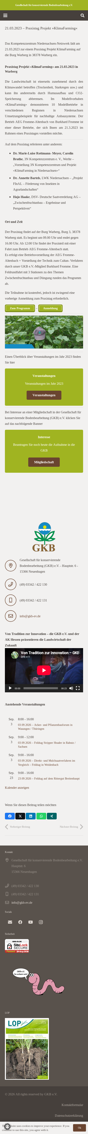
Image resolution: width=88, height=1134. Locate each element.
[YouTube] (30, 922)
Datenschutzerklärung (69, 1115)
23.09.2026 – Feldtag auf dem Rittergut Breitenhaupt (49, 778)
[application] (44, 670)
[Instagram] (41, 922)
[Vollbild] (78, 688)
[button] (5, 15)
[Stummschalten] (71, 688)
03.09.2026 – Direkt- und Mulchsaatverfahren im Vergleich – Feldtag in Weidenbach (46, 763)
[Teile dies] (10, 816)
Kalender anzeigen (17, 787)
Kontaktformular (72, 1105)
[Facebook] (20, 922)
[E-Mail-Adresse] (10, 922)
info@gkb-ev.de (30, 616)
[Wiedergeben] (10, 688)
